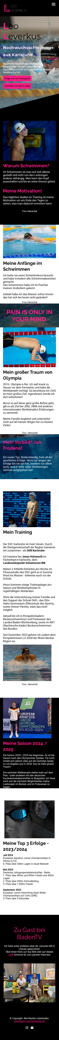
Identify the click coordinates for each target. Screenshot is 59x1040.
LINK (11, 954)
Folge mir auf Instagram (17, 78)
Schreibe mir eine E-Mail (17, 85)
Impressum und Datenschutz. (29, 1021)
